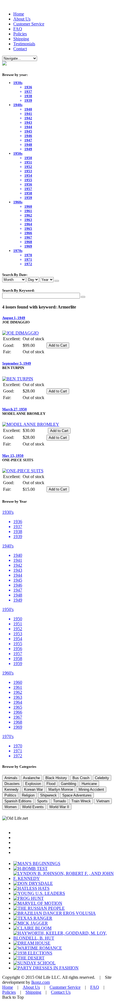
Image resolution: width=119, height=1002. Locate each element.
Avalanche (31, 778)
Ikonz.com (40, 982)
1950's (8, 609)
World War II (59, 807)
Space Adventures (77, 795)
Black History (56, 778)
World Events (33, 807)
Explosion (33, 784)
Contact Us (61, 992)
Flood (50, 784)
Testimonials (24, 43)
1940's (8, 546)
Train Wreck (81, 801)
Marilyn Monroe (60, 789)
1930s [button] (17, 83)
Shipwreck (48, 795)
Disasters (12, 784)
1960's (8, 673)
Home (18, 14)
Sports (42, 801)
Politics (10, 795)
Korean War (33, 789)
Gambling (68, 784)
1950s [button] (17, 153)
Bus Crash (81, 778)
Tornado (59, 801)
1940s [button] (17, 105)
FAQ (17, 29)
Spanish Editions (18, 801)
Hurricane (89, 784)
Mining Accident (91, 789)
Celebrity (102, 778)
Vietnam (103, 801)
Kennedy (11, 789)
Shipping (21, 38)
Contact (20, 48)
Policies (20, 33)
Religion (28, 795)
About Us (21, 19)
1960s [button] (17, 202)
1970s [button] (17, 251)
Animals (10, 778)
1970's (8, 736)
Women (10, 807)
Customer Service (28, 24)
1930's (8, 512)
